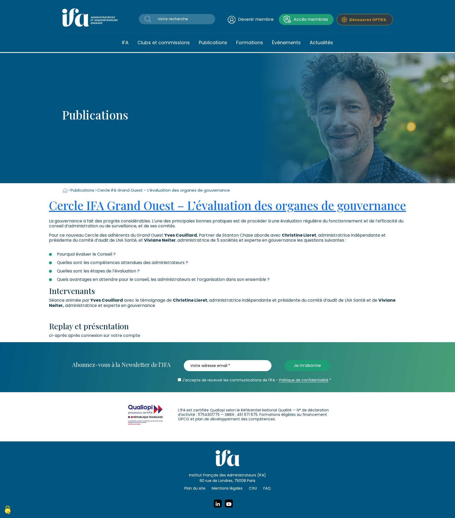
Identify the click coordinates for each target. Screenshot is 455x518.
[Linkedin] (218, 503)
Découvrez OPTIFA (367, 19)
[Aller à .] (65, 190)
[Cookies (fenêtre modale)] (7, 510)
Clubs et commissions (163, 42)
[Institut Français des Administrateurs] (89, 17)
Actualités (321, 42)
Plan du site (194, 488)
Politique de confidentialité (303, 380)
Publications (213, 42)
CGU (253, 488)
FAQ (267, 488)
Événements (286, 42)
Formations (249, 42)
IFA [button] (125, 42)
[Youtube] (229, 503)
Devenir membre (256, 19)
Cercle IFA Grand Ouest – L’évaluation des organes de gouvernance (227, 205)
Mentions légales (227, 488)
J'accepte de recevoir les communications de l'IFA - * (256, 380)
